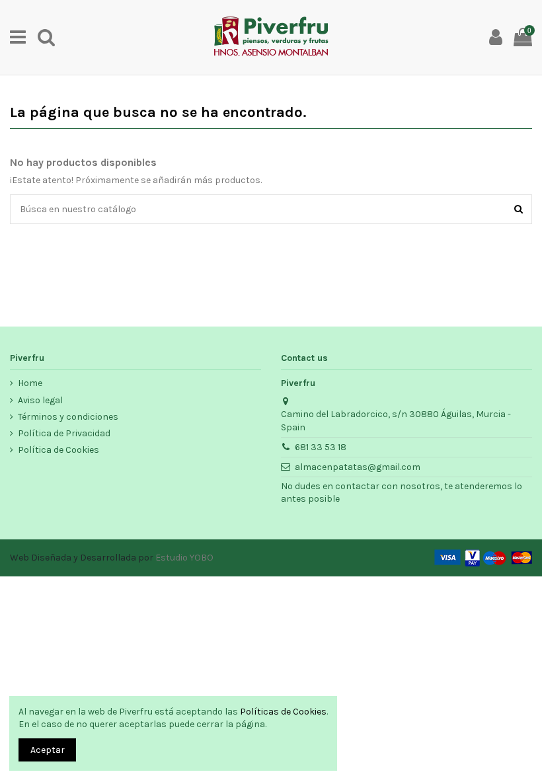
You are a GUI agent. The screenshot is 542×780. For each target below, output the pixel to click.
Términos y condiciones (68, 416)
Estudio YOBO (184, 557)
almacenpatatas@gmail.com (357, 467)
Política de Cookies (58, 449)
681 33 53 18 (320, 447)
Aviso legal (40, 400)
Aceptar (47, 750)
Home (30, 383)
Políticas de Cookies (283, 711)
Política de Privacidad (64, 433)
